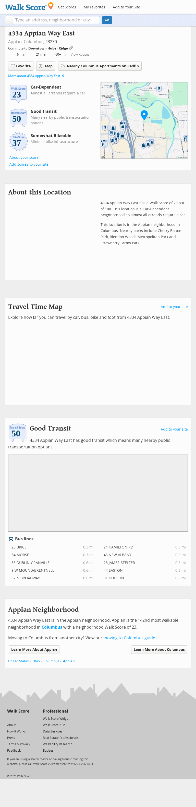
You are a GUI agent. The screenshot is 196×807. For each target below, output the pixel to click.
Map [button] (49, 66)
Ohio (36, 661)
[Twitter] (10, 718)
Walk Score (18, 711)
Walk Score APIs (54, 725)
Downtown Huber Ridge (48, 48)
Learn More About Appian (34, 649)
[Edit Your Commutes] (71, 47)
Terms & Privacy (18, 744)
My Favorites (94, 7)
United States (18, 661)
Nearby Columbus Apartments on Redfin (103, 66)
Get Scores (67, 7)
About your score (24, 157)
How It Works (16, 731)
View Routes (80, 54)
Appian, (15, 41)
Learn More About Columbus (159, 649)
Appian (69, 661)
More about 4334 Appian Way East (34, 76)
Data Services (53, 731)
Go (107, 20)
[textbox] (56, 20)
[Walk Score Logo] (29, 6)
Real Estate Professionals (61, 738)
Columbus (33, 41)
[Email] (26, 718)
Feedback (14, 750)
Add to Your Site (126, 7)
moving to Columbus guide (129, 637)
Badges (48, 750)
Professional (55, 711)
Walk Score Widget (56, 718)
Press (11, 738)
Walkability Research (57, 744)
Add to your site (174, 307)
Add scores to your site (28, 164)
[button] (9, 20)
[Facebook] (18, 718)
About (11, 725)
